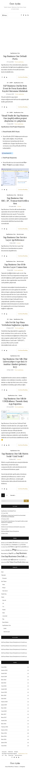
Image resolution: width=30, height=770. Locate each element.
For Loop (19, 544)
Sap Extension (18, 755)
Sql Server (15, 559)
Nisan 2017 (4, 717)
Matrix (27, 546)
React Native (5, 622)
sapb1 (15, 553)
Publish (20, 550)
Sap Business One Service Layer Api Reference (15, 238)
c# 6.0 (15, 542)
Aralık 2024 (4, 673)
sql (12, 559)
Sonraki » (12, 495)
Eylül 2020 (3, 698)
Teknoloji (3, 575)
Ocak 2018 (3, 711)
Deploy (4, 544)
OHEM (10, 550)
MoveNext (3, 550)
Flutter (4, 609)
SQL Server (20, 195)
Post (17, 550)
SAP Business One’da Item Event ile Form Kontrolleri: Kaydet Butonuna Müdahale (15, 88)
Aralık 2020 (4, 689)
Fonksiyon (14, 544)
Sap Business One (15, 53)
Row (7, 553)
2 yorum (19, 243)
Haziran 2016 (4, 730)
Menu (5, 15)
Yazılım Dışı (3, 594)
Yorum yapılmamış (19, 62)
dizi (7, 544)
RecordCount (25, 550)
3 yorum (19, 459)
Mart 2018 (3, 708)
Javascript (4, 616)
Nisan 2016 (4, 736)
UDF (23, 559)
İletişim (16, 751)
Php (14, 549)
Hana (11, 319)
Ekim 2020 (3, 695)
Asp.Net (5, 542)
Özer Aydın (15, 3)
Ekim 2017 (3, 714)
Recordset (4, 553)
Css (2, 544)
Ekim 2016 (3, 723)
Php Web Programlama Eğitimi (9, 753)
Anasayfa (4, 751)
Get (9, 546)
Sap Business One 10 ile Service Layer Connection (15, 265)
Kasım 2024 (4, 676)
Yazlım (20, 395)
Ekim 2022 (3, 679)
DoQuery (10, 544)
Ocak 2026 (3, 667)
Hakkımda (10, 751)
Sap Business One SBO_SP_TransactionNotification (15, 201)
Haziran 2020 (4, 701)
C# (7, 82)
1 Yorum (19, 206)
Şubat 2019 (4, 704)
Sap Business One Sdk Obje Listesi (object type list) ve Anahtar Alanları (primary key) (15, 363)
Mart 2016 (3, 739)
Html (11, 547)
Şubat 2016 (4, 742)
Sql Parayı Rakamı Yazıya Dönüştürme (10, 531)
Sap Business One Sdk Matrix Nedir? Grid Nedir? (15, 455)
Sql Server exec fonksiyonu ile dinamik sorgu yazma (13, 526)
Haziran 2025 (4, 670)
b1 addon (9, 542)
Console (26, 542)
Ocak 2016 (3, 745)
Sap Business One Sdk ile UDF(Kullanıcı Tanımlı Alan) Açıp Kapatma (15, 401)
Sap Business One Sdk (14, 556)
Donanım (4, 578)
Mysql (3, 587)
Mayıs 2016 (4, 733)
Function (23, 544)
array (2, 542)
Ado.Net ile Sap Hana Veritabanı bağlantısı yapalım (15, 323)
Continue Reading (22, 77)
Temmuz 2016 (4, 726)
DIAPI (11, 82)
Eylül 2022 (3, 682)
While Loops (25, 562)
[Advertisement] (15, 34)
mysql (7, 550)
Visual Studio (18, 562)
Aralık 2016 (4, 720)
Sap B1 (11, 553)
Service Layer (20, 234)
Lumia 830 (23, 546)
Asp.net (4, 600)
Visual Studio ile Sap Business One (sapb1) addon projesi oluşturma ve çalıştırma (15, 118)
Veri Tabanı (10, 562)
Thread (20, 559)
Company (22, 542)
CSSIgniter (22, 766)
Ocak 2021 (3, 686)
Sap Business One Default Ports (15, 57)
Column (19, 542)
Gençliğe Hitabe (4, 546)
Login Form (18, 546)
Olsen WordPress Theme (11, 766)
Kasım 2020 (4, 692)
